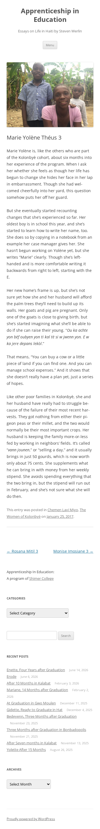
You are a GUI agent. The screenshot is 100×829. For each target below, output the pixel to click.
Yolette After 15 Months (26, 749)
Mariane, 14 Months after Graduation (37, 689)
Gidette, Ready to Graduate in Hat (34, 709)
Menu (50, 45)
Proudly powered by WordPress (31, 819)
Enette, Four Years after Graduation (36, 669)
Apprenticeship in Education (50, 15)
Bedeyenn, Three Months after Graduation (42, 716)
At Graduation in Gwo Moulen (31, 703)
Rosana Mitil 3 (22, 551)
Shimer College (41, 578)
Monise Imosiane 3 (73, 551)
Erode (11, 676)
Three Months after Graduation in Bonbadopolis (46, 729)
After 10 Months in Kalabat (29, 683)
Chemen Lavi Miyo (63, 509)
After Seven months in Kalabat (32, 742)
